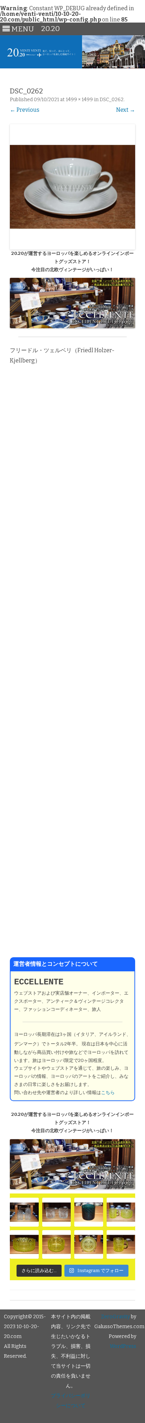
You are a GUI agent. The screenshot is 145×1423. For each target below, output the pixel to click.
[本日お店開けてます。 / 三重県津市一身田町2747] (24, 1212)
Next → (125, 109)
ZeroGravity (115, 1317)
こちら (108, 1092)
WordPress (123, 1346)
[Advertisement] (72, 665)
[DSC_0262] (72, 187)
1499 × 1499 (79, 100)
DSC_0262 (112, 100)
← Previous (24, 109)
